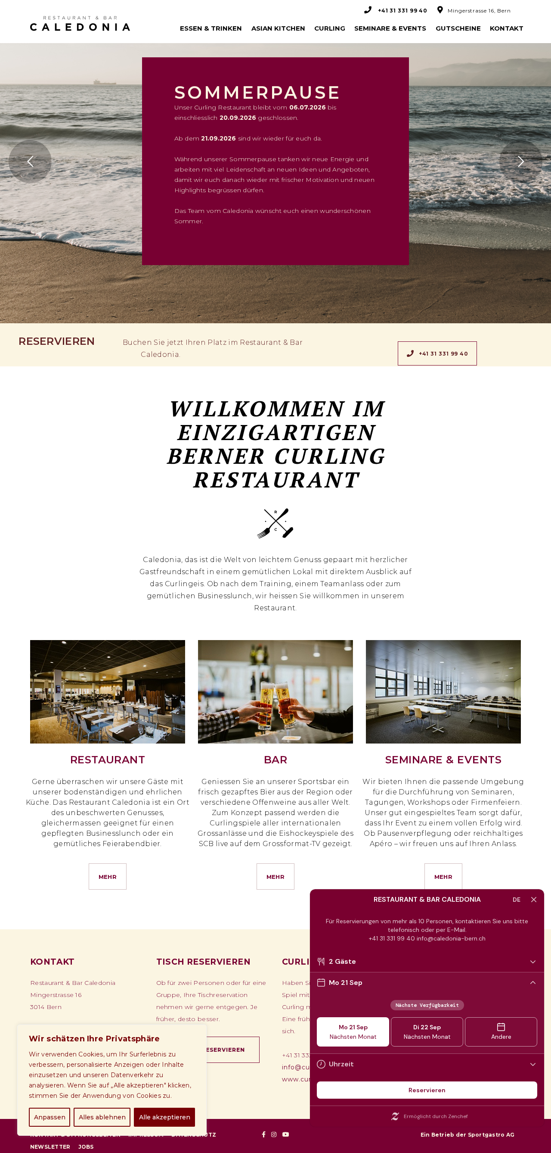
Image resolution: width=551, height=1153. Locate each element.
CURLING (329, 28)
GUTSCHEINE (458, 28)
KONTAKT (506, 28)
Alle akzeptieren (164, 1117)
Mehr (108, 876)
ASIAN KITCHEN (278, 28)
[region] (112, 1080)
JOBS (86, 1147)
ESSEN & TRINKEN (211, 28)
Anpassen (49, 1117)
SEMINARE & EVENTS (390, 28)
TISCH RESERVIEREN (213, 1050)
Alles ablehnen (102, 1117)
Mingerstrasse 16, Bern (479, 10)
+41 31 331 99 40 (443, 353)
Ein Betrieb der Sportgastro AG (467, 1134)
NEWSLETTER (50, 1147)
